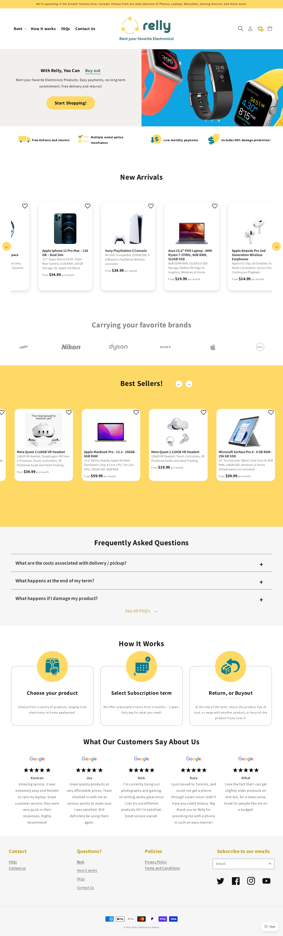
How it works (87, 870)
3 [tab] (219, 121)
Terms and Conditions (162, 868)
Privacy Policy (155, 862)
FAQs (13, 862)
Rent (80, 862)
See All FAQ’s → (141, 611)
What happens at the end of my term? (54, 580)
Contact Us (85, 887)
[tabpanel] (212, 86)
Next (276, 246)
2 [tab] (212, 121)
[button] (240, 29)
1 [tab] (205, 121)
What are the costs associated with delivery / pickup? (70, 563)
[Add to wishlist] (25, 206)
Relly (135, 927)
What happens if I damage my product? (56, 598)
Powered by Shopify (149, 927)
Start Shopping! (71, 103)
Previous (6, 246)
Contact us (17, 868)
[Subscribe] (269, 864)
